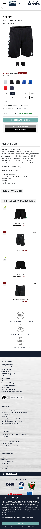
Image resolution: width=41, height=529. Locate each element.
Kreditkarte (4, 464)
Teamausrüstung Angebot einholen (12, 410)
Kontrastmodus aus (17, 397)
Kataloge (4, 416)
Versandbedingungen (8, 374)
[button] (4, 3)
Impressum (5, 387)
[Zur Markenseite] (7, 17)
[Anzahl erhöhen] (15, 113)
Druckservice (5, 414)
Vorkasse (4, 468)
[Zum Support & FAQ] (29, 3)
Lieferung (4, 376)
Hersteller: (6, 174)
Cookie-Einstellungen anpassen (11, 392)
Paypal (3, 457)
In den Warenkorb (20, 120)
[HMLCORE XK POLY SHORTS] (20, 242)
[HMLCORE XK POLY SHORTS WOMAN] (20, 293)
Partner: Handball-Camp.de (10, 441)
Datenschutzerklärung (8, 385)
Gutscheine (5, 371)
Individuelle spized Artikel (9, 423)
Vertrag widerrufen (7, 365)
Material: (5, 167)
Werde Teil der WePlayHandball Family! (14, 434)
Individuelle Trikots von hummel (11, 421)
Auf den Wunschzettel (21, 126)
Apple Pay (4, 459)
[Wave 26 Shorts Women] (20, 216)
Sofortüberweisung (7, 461)
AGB (2, 380)
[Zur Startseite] (15, 3)
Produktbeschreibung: (10, 149)
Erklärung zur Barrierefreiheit (10, 389)
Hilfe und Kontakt (6, 367)
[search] (20, 8)
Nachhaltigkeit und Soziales (10, 446)
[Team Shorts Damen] (20, 267)
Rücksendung (5, 378)
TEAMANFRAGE (20, 130)
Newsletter (4, 437)
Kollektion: (6, 170)
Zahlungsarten (6, 369)
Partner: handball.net (8, 439)
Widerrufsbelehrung (7, 383)
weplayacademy (6, 443)
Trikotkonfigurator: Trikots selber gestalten (14, 419)
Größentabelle (21, 108)
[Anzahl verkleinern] (10, 113)
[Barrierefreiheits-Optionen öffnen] (3, 397)
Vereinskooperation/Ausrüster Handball (14, 412)
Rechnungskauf (6, 466)
